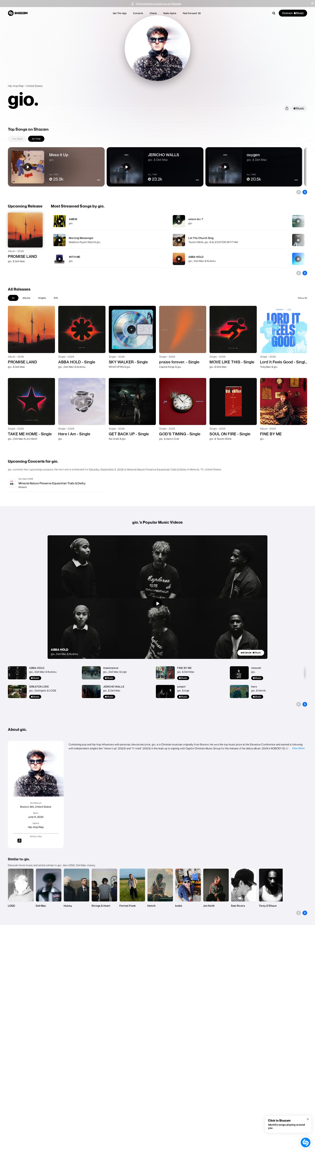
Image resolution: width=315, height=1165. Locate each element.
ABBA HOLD (196, 256)
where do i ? (195, 219)
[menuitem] (120, 13)
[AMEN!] (108, 221)
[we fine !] (298, 221)
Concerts (138, 13)
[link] (250, 653)
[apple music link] (299, 108)
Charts (153, 13)
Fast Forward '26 (192, 13)
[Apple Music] (14, 267)
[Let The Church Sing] (228, 240)
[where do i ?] (228, 221)
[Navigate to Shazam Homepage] (18, 13)
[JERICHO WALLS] (298, 240)
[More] (155, 221)
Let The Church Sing (201, 238)
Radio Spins (169, 13)
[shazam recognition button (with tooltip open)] (305, 1142)
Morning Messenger (81, 238)
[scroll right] (305, 192)
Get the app (120, 13)
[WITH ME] (108, 258)
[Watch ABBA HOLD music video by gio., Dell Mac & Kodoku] (157, 603)
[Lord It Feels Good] (298, 259)
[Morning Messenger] (108, 240)
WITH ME (74, 256)
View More (298, 748)
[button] (312, 3)
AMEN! (73, 219)
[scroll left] (298, 192)
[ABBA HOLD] (228, 258)
